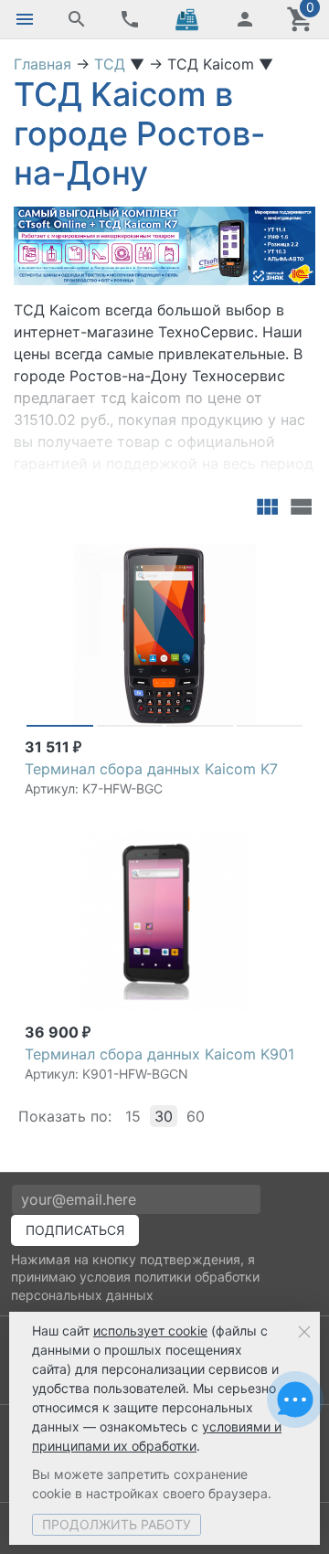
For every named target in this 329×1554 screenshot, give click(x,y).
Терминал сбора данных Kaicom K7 (151, 769)
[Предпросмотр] (164, 635)
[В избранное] (287, 552)
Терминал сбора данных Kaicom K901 (159, 1054)
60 (195, 1116)
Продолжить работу (116, 1524)
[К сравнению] (257, 552)
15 (133, 1116)
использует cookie (150, 1330)
